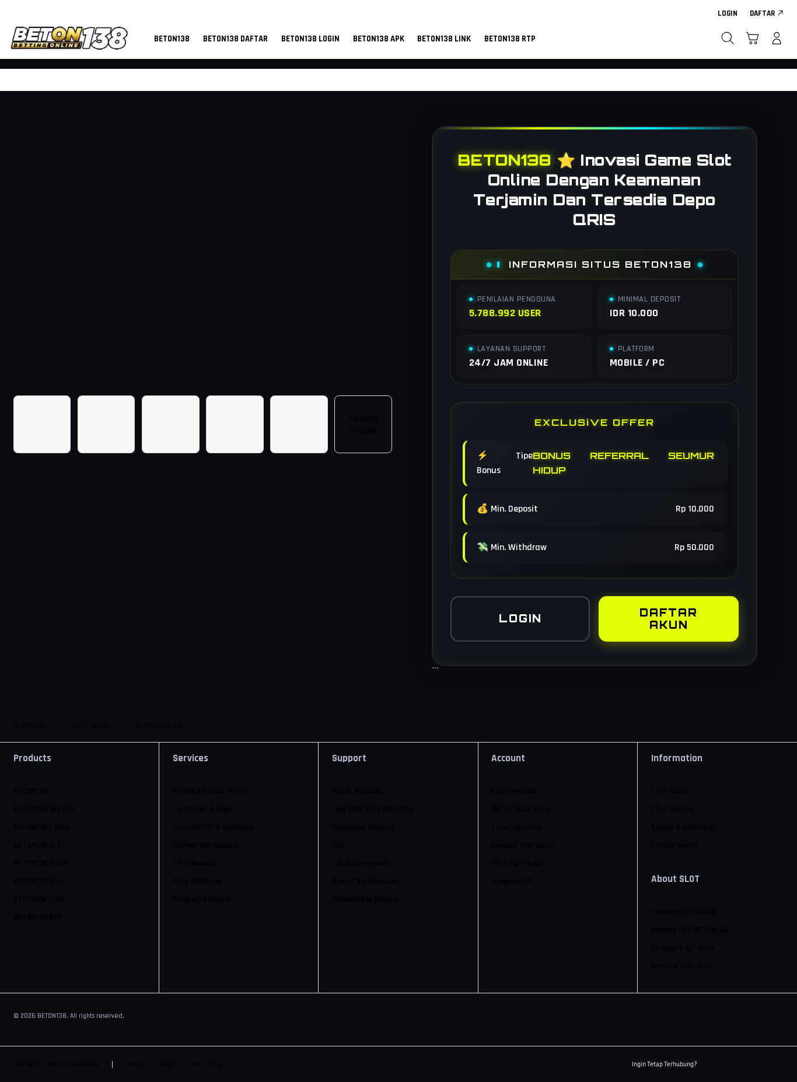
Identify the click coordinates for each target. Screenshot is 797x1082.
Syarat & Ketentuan (365, 882)
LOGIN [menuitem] (727, 14)
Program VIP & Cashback (213, 827)
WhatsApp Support (363, 827)
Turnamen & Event (204, 809)
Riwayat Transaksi (522, 845)
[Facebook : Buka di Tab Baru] (712, 1064)
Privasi (135, 1064)
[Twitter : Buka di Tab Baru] (734, 1064)
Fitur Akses (670, 791)
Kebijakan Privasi (360, 864)
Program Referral (201, 900)
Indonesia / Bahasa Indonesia (56, 1064)
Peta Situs (207, 1064)
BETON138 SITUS (40, 864)
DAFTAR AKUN (668, 618)
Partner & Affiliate (682, 948)
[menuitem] (172, 39)
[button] (752, 38)
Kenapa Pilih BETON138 (689, 930)
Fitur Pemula (672, 809)
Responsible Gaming (365, 900)
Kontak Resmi (674, 845)
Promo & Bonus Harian (210, 791)
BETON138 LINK (39, 900)
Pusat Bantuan (357, 791)
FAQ (338, 845)
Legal (168, 1064)
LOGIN (520, 618)
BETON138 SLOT (40, 845)
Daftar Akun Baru (520, 809)
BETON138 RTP (37, 918)
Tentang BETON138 (683, 912)
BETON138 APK (37, 882)
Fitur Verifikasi (516, 864)
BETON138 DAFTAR (43, 809)
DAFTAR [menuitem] (762, 14)
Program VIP (511, 882)
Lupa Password (516, 827)
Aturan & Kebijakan (683, 827)
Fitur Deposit (194, 864)
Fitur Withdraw (198, 882)
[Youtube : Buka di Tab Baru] (777, 1064)
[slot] (69, 38)
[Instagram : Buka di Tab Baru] (755, 1064)
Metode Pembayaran (207, 845)
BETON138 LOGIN (41, 827)
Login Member (515, 791)
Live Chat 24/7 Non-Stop (373, 809)
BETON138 (30, 791)
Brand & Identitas (681, 966)
